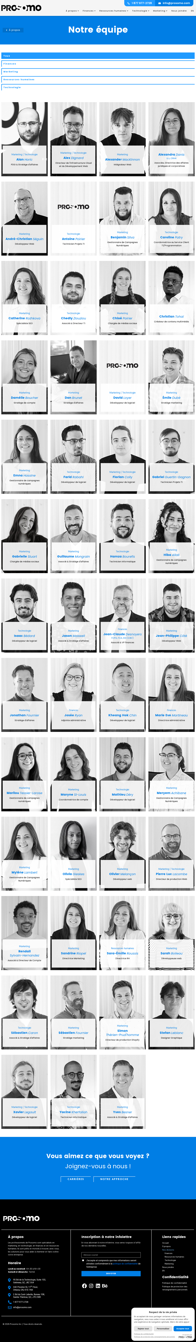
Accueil (165, 1243)
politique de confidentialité (125, 1263)
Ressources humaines (112, 10)
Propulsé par (187, 1335)
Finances (88, 10)
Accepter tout (182, 1328)
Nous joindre (179, 10)
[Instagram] (91, 1286)
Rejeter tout (143, 1328)
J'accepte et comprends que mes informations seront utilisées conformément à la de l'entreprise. (113, 1263)
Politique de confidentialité (144, 1334)
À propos (71, 10)
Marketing (159, 10)
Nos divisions (168, 1250)
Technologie (139, 10)
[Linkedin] (98, 1286)
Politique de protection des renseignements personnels (154, 1337)
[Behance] (105, 1286)
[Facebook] (84, 1286)
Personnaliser (163, 1328)
